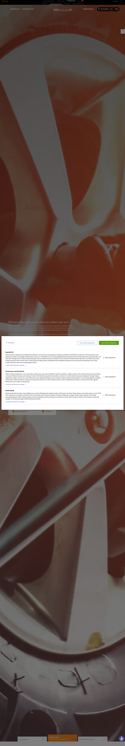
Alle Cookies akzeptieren (108, 343)
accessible (122, 738)
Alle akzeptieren (110, 357)
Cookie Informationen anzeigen (14, 365)
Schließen (11, 343)
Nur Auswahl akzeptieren (87, 343)
